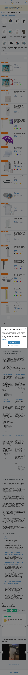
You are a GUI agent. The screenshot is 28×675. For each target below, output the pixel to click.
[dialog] (14, 337)
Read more (4, 339)
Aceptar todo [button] (14, 342)
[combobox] (25, 328)
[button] (14, 346)
